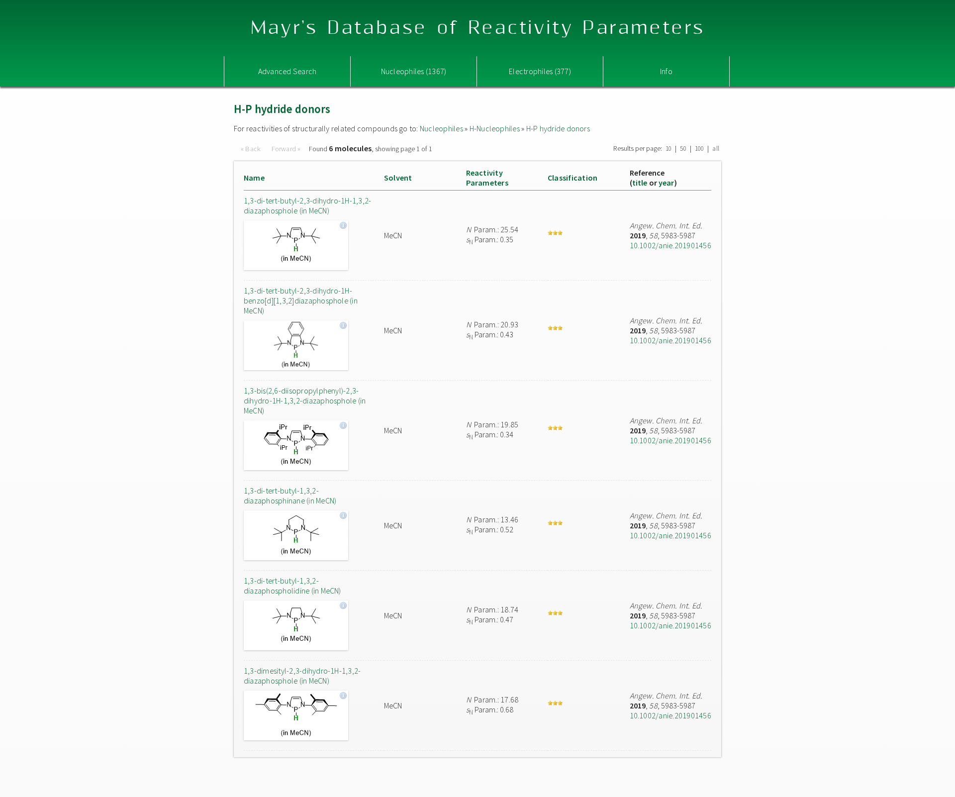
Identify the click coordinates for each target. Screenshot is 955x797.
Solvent (398, 178)
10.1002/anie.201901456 (670, 245)
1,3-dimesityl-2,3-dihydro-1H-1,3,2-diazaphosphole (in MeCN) (302, 676)
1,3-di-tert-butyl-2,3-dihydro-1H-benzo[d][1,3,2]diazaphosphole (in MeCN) (301, 300)
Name (254, 178)
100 (699, 148)
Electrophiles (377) (540, 71)
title (640, 183)
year (666, 183)
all (715, 148)
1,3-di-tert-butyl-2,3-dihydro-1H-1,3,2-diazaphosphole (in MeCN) (307, 205)
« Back (252, 148)
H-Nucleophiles (495, 128)
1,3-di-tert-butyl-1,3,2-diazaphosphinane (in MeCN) (290, 495)
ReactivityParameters (487, 178)
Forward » (286, 148)
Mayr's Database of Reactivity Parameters (478, 28)
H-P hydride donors (558, 128)
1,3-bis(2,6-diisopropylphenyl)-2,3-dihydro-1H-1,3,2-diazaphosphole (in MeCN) (305, 400)
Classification (572, 178)
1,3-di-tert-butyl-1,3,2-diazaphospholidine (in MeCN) (292, 586)
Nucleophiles (441, 128)
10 (668, 148)
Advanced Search (287, 71)
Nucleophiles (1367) (414, 71)
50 (683, 148)
